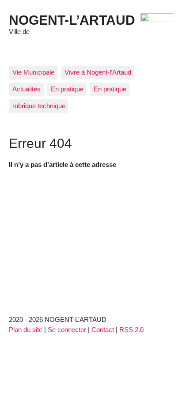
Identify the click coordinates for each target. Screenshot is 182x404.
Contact (102, 329)
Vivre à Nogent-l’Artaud (97, 72)
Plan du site (25, 329)
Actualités (26, 89)
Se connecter (67, 329)
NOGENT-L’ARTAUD (72, 19)
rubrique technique (38, 105)
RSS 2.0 (131, 329)
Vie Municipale (33, 72)
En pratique (67, 89)
